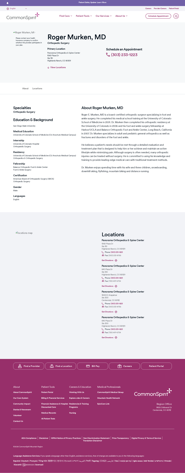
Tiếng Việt (43, 461)
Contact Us (18, 421)
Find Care (64, 16)
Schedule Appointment (158, 16)
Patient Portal (174, 8)
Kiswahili (17, 464)
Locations (37, 88)
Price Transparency (120, 438)
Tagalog (95, 461)
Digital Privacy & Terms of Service (146, 438)
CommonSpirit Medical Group (110, 392)
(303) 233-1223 (124, 54)
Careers (148, 8)
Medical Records (48, 413)
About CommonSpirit (22, 392)
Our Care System (20, 398)
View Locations (58, 67)
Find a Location (64, 366)
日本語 (103, 461)
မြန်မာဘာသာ (28, 464)
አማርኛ (75, 461)
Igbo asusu (137, 461)
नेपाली (88, 461)
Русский (67, 461)
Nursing (72, 413)
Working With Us (76, 392)
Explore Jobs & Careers (79, 398)
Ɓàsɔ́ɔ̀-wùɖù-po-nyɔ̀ (123, 461)
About (25, 88)
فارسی (110, 461)
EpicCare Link (103, 404)
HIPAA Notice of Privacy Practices (66, 438)
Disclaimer (43, 438)
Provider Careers (160, 8)
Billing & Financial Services (52, 398)
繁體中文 (52, 461)
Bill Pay (96, 366)
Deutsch (25, 461)
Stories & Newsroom (22, 409)
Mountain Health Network (108, 398)
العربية (82, 461)
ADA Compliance (28, 438)
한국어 (60, 461)
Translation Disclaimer (92, 441)
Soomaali (39, 464)
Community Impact (21, 404)
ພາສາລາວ (159, 461)
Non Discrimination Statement (96, 438)
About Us (120, 16)
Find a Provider (32, 366)
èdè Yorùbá (149, 461)
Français (33, 461)
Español (16, 461)
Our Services (102, 16)
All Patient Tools (48, 418)
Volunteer (17, 415)
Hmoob (167, 461)
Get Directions (107, 260)
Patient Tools (82, 16)
